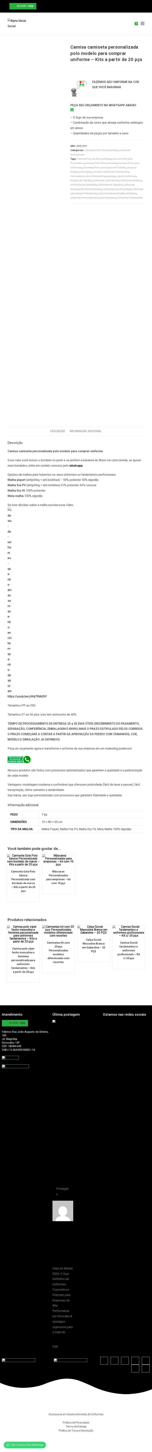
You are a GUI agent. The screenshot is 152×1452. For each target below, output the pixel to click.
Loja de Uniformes (126, 176)
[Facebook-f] (104, 1361)
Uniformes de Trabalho (110, 184)
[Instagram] (114, 1361)
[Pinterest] (146, 1361)
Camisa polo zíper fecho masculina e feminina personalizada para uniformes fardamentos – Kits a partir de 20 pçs (23, 960)
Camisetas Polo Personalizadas (101, 150)
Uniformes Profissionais (130, 197)
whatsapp (76, 465)
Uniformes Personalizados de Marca (117, 193)
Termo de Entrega (76, 1426)
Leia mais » (59, 1341)
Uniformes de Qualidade (83, 184)
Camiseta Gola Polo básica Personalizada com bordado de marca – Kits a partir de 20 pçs (23, 881)
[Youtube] (135, 1361)
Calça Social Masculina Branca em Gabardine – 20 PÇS (93, 945)
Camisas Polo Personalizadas (101, 163)
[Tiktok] (135, 1368)
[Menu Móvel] (141, 24)
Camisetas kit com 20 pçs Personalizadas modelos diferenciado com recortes (58, 952)
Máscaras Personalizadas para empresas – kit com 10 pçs (58, 877)
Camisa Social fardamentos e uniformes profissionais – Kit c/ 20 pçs (129, 950)
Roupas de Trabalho (81, 180)
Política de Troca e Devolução (76, 1430)
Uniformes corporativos (106, 180)
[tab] (57, 431)
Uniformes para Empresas (117, 189)
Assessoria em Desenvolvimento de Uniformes (76, 1414)
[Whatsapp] (146, 1368)
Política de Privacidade (76, 1422)
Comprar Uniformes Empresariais (111, 171)
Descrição (57, 431)
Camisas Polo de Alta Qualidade (94, 158)
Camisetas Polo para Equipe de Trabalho (104, 167)
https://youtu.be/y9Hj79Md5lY (27, 696)
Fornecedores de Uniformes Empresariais (92, 176)
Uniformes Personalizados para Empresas (93, 197)
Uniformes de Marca (131, 180)
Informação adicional (86, 431)
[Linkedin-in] (125, 1361)
